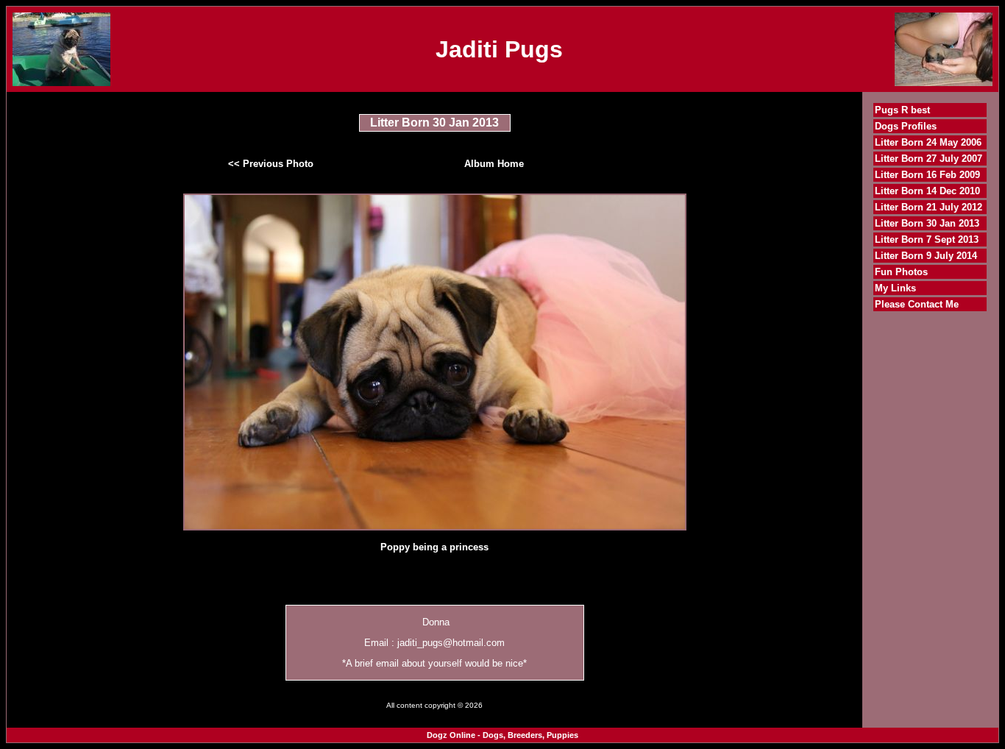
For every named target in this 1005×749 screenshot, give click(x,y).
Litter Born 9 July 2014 (926, 255)
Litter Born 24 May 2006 (928, 142)
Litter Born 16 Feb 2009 (927, 174)
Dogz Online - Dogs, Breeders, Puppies (502, 735)
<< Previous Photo (270, 163)
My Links (895, 288)
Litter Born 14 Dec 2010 (927, 190)
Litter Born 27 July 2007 (928, 158)
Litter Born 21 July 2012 (928, 207)
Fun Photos (901, 271)
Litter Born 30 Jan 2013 (927, 223)
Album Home (494, 163)
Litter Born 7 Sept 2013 (927, 239)
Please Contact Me (917, 304)
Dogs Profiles (906, 126)
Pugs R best (902, 110)
